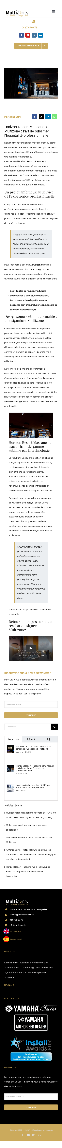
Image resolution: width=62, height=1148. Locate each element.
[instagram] (34, 35)
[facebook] (21, 35)
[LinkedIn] (48, 116)
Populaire (13, 739)
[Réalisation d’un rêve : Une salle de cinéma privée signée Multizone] (10, 748)
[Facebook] (34, 116)
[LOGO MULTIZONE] (17, 9)
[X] (41, 116)
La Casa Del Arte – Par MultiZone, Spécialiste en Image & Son (33, 786)
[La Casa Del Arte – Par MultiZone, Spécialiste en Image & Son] (10, 786)
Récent (31, 739)
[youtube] (27, 35)
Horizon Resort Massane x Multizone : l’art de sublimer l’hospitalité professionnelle (35, 768)
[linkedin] (40, 35)
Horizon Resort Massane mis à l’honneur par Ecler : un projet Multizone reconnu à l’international (28, 871)
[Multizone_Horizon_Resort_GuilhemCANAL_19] (31, 425)
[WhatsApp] (54, 116)
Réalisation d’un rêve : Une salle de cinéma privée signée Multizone (33, 747)
